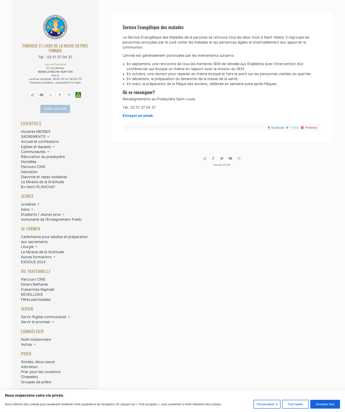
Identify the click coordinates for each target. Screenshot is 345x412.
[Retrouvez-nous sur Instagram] (239, 158)
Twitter (294, 127)
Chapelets (29, 377)
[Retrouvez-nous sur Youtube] (230, 158)
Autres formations (36, 257)
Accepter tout (325, 404)
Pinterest (311, 127)
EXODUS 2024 (33, 262)
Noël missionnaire (36, 339)
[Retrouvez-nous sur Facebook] (213, 158)
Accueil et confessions (40, 141)
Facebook (277, 127)
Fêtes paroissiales (36, 299)
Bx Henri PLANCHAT (38, 187)
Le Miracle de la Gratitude (42, 182)
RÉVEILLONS (32, 294)
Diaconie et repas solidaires (44, 177)
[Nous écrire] (205, 158)
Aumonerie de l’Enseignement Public (51, 219)
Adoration (29, 172)
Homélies (28, 162)
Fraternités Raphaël (37, 289)
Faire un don (55, 109)
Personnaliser (266, 404)
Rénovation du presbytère (43, 157)
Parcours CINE (33, 167)
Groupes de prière (36, 382)
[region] (172, 400)
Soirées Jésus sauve (38, 362)
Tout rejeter (295, 404)
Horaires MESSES (35, 131)
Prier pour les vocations (41, 372)
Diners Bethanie (34, 284)
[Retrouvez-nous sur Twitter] (222, 158)
